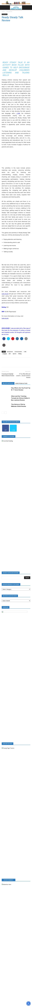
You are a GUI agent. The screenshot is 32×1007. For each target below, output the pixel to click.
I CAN (18, 113)
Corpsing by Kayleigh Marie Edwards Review (8, 374)
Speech (14, 353)
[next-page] (5, 413)
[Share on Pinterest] (12, 339)
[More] (19, 27)
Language (4, 353)
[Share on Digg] (21, 339)
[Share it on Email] (26, 339)
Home (3, 11)
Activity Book (10, 351)
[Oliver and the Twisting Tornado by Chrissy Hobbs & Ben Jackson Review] (6, 398)
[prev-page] (3, 413)
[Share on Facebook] (3, 339)
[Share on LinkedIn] (17, 339)
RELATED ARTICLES (8, 383)
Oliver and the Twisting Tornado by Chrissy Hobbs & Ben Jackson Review (20, 398)
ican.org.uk (5, 294)
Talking (19, 353)
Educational (9, 11)
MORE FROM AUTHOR (21, 383)
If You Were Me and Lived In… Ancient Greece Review (23, 375)
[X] (7, 27)
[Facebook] (3, 27)
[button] (3, 7)
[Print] (3, 346)
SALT (10, 353)
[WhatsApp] (15, 27)
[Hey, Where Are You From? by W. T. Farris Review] (6, 390)
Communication (18, 351)
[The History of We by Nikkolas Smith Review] (6, 406)
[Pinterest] (11, 27)
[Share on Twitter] (8, 339)
